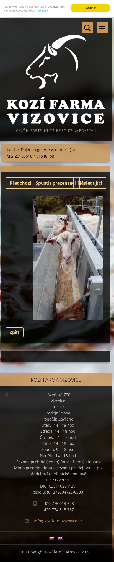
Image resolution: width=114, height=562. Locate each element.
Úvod (10, 149)
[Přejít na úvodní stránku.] (56, 72)
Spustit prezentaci (56, 183)
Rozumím (90, 8)
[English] (60, 538)
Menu (102, 27)
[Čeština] (51, 538)
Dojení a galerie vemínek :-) (46, 149)
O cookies (41, 11)
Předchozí (20, 183)
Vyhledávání (87, 27)
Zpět (14, 332)
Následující (89, 183)
